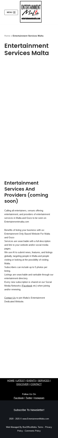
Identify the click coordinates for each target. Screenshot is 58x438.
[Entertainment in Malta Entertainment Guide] (31, 12)
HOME (10, 380)
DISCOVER (22, 384)
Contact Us (10, 297)
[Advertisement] (29, 90)
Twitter (29, 398)
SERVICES (43, 380)
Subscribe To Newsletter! (29, 410)
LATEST (20, 380)
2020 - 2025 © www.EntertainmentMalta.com (29, 419)
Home (7, 36)
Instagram (39, 398)
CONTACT (36, 384)
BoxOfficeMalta (30, 427)
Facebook (27, 285)
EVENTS (31, 380)
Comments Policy (32, 431)
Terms (41, 427)
